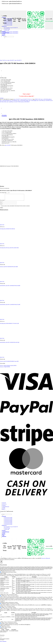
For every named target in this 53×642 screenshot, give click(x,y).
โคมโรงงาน (4, 26)
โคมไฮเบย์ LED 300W (8, 23)
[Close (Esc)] (3, 636)
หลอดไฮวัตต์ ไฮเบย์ (5, 506)
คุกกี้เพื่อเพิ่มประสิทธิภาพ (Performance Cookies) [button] (9, 602)
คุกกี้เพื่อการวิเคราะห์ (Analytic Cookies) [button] (7, 606)
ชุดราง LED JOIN (40, 100)
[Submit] (2, 515)
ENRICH (36, 99)
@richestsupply (49, 21)
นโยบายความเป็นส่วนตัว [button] (4, 559)
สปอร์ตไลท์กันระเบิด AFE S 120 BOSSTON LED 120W (10, 304)
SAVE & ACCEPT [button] (3, 631)
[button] (4, 536)
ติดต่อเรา (3, 509)
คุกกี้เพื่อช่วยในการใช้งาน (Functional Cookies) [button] (8, 594)
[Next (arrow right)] (1, 637)
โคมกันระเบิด (6, 30)
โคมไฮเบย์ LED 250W (8, 22)
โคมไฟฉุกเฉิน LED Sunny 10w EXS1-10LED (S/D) (9, 247)
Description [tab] (4, 115)
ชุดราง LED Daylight (32, 100)
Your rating (2, 192)
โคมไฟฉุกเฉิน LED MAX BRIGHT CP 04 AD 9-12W (9, 323)
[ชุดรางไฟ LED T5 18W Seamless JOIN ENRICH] (4, 70)
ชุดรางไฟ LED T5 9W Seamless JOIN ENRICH (21, 101)
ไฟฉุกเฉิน (4, 505)
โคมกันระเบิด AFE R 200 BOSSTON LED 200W (9, 266)
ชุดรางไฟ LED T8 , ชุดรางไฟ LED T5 (11, 27)
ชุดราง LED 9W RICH (13, 100)
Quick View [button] (2, 224)
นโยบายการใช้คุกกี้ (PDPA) (5, 366)
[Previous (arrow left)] (0, 637)
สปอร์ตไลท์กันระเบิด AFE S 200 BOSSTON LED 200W (10, 285)
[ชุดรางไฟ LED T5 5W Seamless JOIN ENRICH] (4, 113)
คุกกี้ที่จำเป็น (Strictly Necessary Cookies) (8, 572)
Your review (2, 200)
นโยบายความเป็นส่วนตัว (45, 558)
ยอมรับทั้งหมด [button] (11, 559)
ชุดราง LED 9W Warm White (23, 100)
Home (1, 60)
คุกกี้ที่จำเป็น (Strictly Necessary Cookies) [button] (7, 570)
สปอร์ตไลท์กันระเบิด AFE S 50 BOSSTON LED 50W (9, 342)
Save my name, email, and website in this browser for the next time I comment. (15, 205)
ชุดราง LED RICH (46, 100)
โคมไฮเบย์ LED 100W (8, 517)
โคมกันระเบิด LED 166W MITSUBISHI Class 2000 (9, 361)
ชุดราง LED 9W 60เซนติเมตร (46, 99)
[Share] (2, 636)
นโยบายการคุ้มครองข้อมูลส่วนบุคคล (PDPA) (8, 365)
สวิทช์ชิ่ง (3, 533)
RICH (40, 99)
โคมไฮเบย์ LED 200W (8, 520)
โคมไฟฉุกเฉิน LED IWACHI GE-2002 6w (7, 228)
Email (1, 203)
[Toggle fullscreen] (1, 636)
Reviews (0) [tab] (4, 116)
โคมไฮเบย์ (4, 17)
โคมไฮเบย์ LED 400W (8, 25)
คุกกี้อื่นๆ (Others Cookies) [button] (5, 625)
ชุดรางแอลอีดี (9, 101)
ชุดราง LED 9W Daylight (4, 100)
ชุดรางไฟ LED (7, 145)
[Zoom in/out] (0, 636)
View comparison (3, 641)
